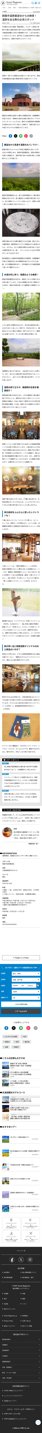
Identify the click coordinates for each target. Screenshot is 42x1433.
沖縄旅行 (5, 1345)
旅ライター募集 (27, 1326)
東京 (5, 1299)
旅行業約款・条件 (27, 1277)
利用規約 (25, 1316)
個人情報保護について (29, 1272)
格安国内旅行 (6, 1339)
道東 (6, 1047)
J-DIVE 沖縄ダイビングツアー (13, 1390)
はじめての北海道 (11, 1036)
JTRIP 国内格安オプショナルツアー (15, 1419)
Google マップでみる (22, 958)
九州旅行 (5, 1356)
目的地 (3, 979)
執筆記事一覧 (33, 844)
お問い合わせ (26, 1321)
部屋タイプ (4, 997)
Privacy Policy (8, 1321)
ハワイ (24, 1304)
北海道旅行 (5, 1350)
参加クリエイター (9, 1326)
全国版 (6, 1293)
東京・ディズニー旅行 (9, 1373)
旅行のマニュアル (9, 1309)
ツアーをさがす (21, 1011)
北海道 (6, 1304)
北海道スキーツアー (10, 1401)
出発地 (3, 973)
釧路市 (16, 1047)
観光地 (27, 1042)
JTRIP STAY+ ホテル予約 (12, 1414)
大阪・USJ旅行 (7, 1378)
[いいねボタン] (38, 1422)
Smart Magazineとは (10, 1316)
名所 (24, 1036)
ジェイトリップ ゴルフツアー (13, 1396)
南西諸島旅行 (6, 1361)
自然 (17, 1042)
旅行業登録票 (8, 1277)
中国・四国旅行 (7, 1367)
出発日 (3, 985)
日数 (2, 991)
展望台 (7, 1042)
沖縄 (23, 1293)
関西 (23, 1299)
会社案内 (7, 1272)
